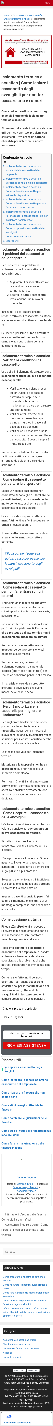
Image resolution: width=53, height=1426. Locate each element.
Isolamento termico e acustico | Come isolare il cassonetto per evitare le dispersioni (24, 191)
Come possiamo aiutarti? (20, 236)
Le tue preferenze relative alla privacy (29, 1416)
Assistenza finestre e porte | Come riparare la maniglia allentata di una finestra (24, 1230)
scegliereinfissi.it (26, 1190)
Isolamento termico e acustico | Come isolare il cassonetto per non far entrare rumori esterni (26, 203)
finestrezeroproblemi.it (25, 1187)
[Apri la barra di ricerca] (35, 3)
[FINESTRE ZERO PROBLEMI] (6, 3)
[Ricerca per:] (26, 1251)
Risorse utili (12, 240)
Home (6, 15)
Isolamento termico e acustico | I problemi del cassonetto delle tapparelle (25, 170)
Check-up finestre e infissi (17, 19)
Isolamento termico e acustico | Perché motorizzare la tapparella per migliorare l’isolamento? (27, 215)
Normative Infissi (12, 1357)
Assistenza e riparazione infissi (28, 15)
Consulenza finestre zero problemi (21, 1348)
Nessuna (7, 1352)
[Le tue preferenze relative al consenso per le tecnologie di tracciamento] (2, 1069)
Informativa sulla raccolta (17, 1422)
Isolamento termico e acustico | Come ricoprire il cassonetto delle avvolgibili (25, 228)
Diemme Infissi (25, 1183)
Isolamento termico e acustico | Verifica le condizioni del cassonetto (27, 180)
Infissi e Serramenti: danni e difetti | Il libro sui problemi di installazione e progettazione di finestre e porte (26, 1312)
